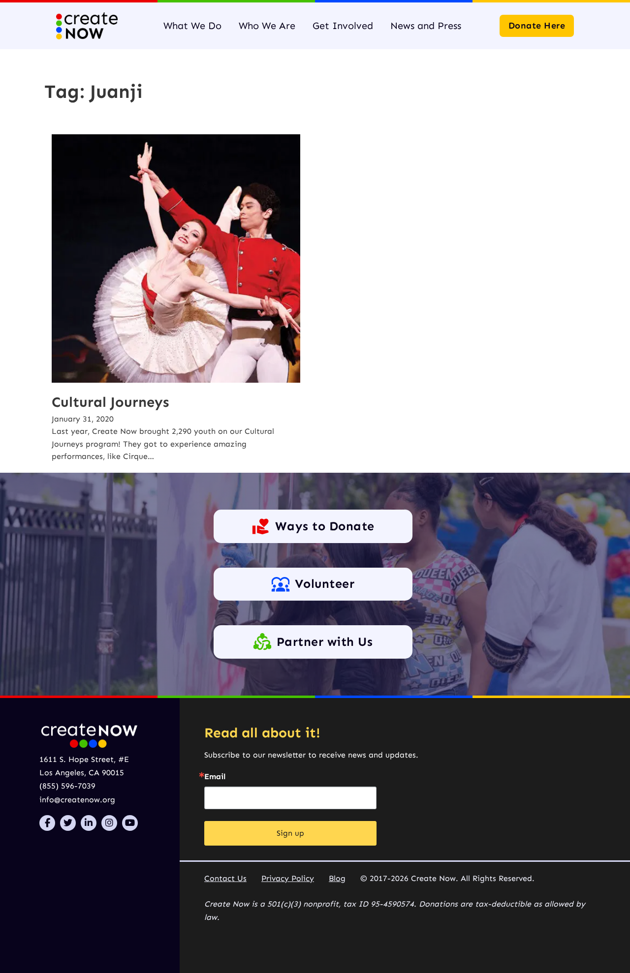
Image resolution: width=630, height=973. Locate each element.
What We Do (192, 25)
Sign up (290, 833)
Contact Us (225, 878)
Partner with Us (325, 642)
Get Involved (343, 25)
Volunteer (325, 584)
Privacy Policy (287, 878)
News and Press (425, 25)
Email (214, 777)
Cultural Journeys (110, 402)
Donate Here (537, 25)
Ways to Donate (325, 526)
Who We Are (267, 25)
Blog (337, 878)
